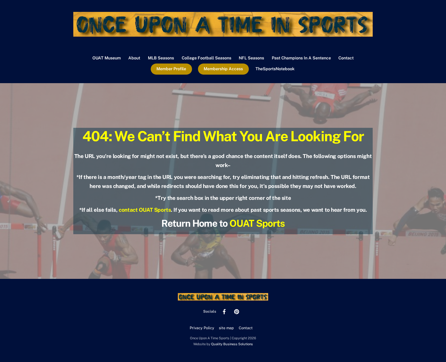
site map (226, 328)
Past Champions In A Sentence (301, 58)
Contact (346, 58)
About (134, 58)
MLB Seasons (161, 58)
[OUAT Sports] (223, 34)
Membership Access (223, 68)
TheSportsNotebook (275, 68)
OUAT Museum (106, 58)
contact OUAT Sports (145, 210)
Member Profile (171, 68)
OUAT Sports (257, 223)
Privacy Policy (202, 328)
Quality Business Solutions (232, 344)
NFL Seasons (251, 58)
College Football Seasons (206, 58)
